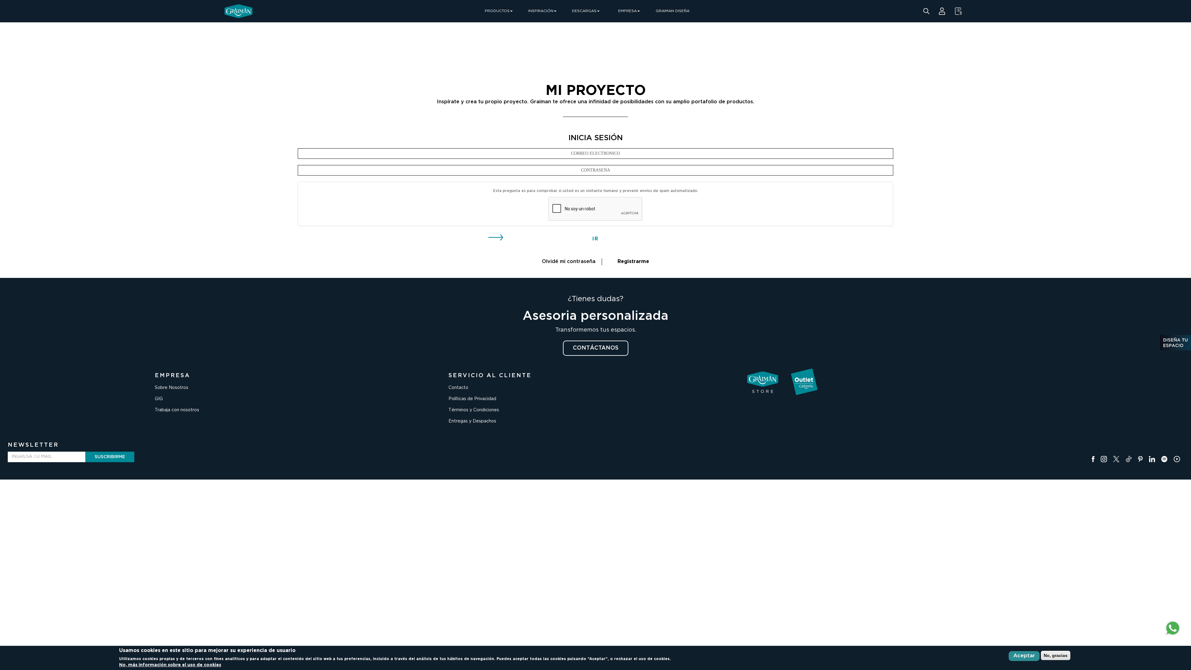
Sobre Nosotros (171, 388)
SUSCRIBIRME (110, 457)
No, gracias (1056, 655)
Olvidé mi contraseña (569, 261)
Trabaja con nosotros (177, 410)
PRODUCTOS (497, 11)
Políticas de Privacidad (472, 399)
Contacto (458, 388)
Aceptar (1024, 656)
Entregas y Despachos (472, 421)
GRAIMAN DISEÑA (672, 11)
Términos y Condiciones (473, 410)
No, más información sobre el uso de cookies (170, 665)
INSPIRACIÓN (540, 11)
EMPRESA (627, 11)
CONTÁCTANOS (595, 348)
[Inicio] (238, 11)
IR (595, 239)
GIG (159, 399)
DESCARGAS (584, 11)
